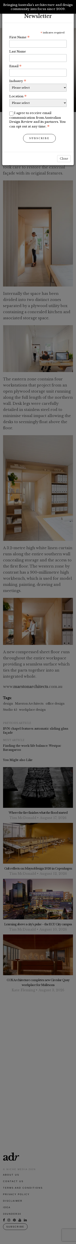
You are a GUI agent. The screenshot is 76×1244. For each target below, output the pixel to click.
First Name (19, 37)
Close (64, 158)
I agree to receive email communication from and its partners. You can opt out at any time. (37, 119)
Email (15, 66)
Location (18, 96)
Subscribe (39, 138)
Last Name (17, 51)
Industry (17, 81)
